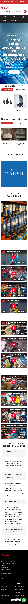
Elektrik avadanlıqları (5, 19)
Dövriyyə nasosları (19, 595)
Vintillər (23, 19)
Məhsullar (3, 589)
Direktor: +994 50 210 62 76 (8, 563)
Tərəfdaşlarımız (5, 595)
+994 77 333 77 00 (10, 561)
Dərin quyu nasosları (20, 586)
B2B (2, 592)
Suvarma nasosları (19, 589)
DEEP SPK (5, 110)
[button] (3, 220)
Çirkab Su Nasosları (20, 598)
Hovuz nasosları (19, 592)
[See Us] (6, 578)
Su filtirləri (14, 19)
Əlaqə (2, 598)
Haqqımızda (4, 586)
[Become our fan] (2, 578)
